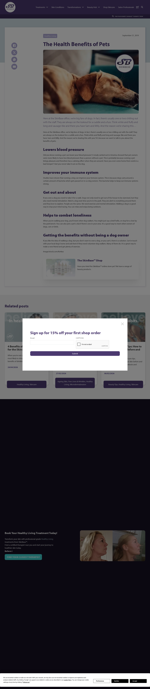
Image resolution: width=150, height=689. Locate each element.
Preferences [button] (26, 682)
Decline (116, 681)
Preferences (100, 681)
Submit (75, 353)
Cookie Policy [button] (67, 680)
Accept (135, 681)
